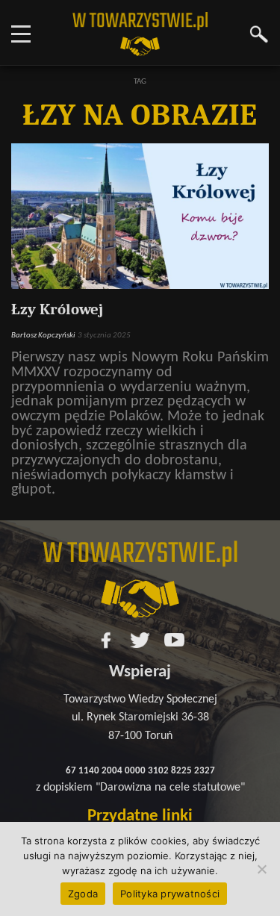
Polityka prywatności (170, 894)
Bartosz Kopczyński (43, 335)
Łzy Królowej (57, 309)
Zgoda (83, 894)
